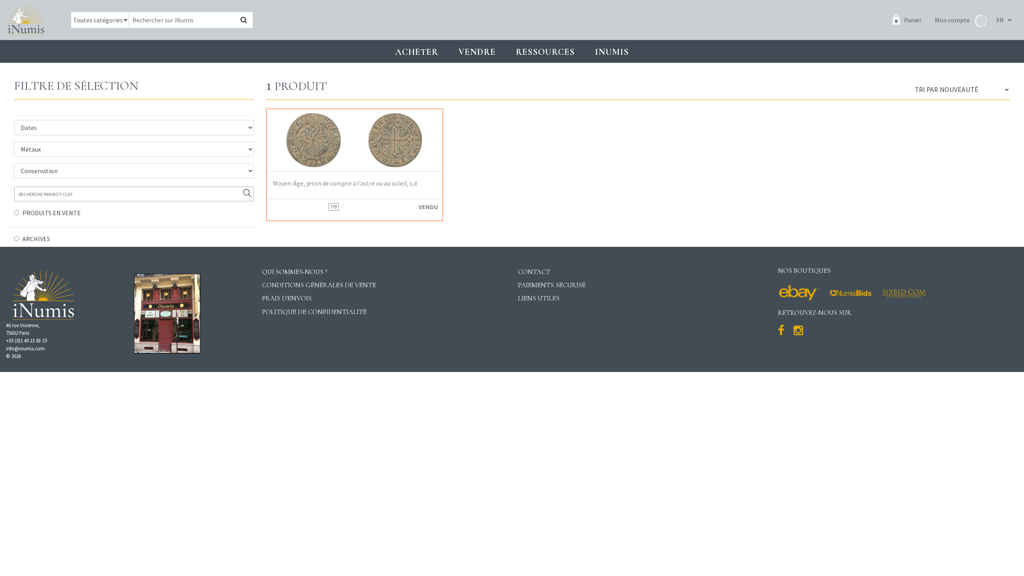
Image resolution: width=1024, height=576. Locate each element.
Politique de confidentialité (314, 312)
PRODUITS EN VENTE (51, 213)
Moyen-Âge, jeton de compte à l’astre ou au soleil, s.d (345, 183)
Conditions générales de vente (319, 285)
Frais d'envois (287, 298)
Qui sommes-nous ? (295, 272)
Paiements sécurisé (552, 285)
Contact (534, 272)
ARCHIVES (36, 239)
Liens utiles (539, 298)
